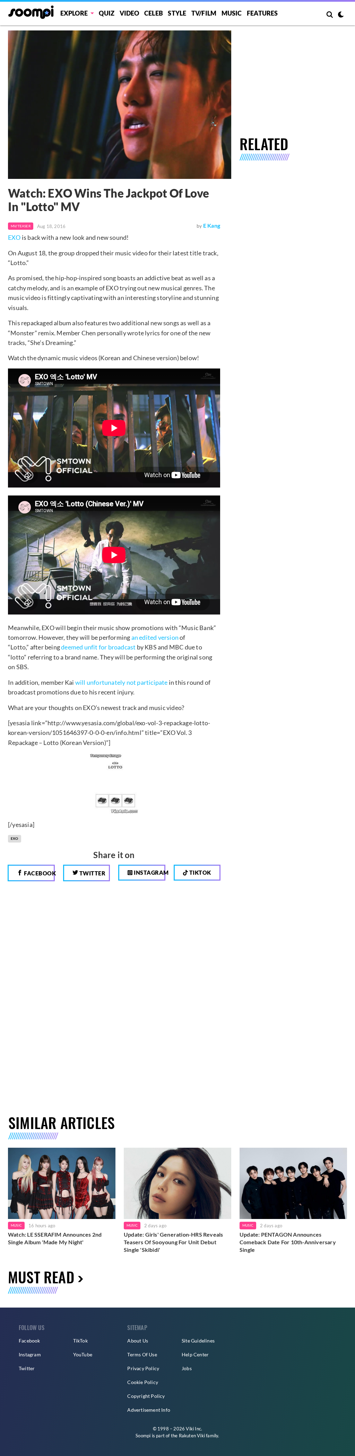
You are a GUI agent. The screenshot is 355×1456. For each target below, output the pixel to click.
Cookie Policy (142, 1382)
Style (177, 13)
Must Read (41, 1276)
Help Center (195, 1354)
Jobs (187, 1368)
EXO (14, 237)
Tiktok (199, 872)
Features (262, 13)
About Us (137, 1341)
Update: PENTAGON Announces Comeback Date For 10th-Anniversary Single (288, 1242)
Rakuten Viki (192, 1435)
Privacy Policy (143, 1368)
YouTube (82, 1354)
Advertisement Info (148, 1410)
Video (129, 13)
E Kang (211, 225)
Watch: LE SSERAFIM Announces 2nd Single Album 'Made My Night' (55, 1238)
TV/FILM (203, 13)
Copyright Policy (146, 1396)
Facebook (39, 873)
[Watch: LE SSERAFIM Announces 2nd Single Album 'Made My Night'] (61, 1183)
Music (232, 13)
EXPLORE (74, 13)
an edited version (155, 637)
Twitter (91, 873)
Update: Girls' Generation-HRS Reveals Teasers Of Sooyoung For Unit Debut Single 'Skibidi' (173, 1242)
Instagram (149, 872)
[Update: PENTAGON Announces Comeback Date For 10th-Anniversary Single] (293, 1183)
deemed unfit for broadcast (98, 647)
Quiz (106, 13)
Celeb (153, 13)
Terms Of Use (142, 1354)
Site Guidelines (198, 1341)
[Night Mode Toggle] (340, 15)
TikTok (80, 1341)
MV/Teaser (21, 226)
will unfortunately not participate (121, 682)
